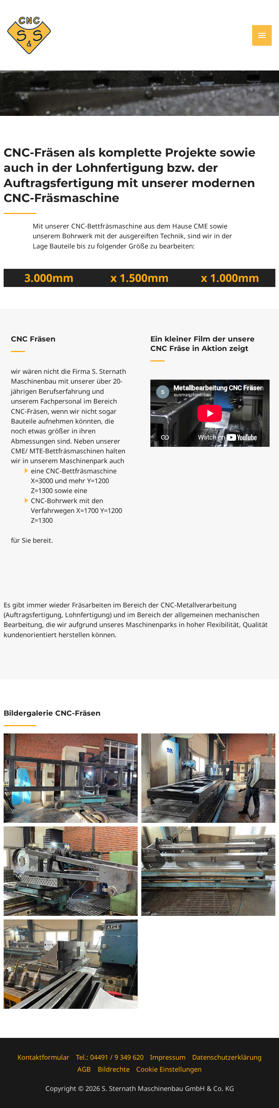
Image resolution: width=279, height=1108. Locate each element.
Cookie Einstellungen (169, 1069)
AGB (84, 1069)
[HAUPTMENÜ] (262, 35)
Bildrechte (114, 1069)
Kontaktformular (43, 1057)
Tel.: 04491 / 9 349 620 (109, 1057)
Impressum (168, 1057)
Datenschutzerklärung (227, 1057)
